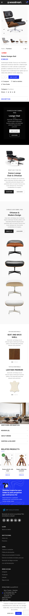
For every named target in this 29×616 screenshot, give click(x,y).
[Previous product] (24, 49)
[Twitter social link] (8, 92)
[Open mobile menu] (1, 2)
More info (10, 613)
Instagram (4, 572)
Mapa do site (5, 580)
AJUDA (4, 526)
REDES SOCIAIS (6, 569)
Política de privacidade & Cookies (11, 555)
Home (3, 48)
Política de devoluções (8, 552)
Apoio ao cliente (6, 529)
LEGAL (4, 546)
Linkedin (4, 577)
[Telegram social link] (15, 92)
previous (13, 163)
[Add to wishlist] (11, 455)
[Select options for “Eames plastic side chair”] (11, 458)
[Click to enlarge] (4, 33)
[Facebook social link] (6, 92)
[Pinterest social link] (11, 92)
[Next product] (27, 49)
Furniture (9, 48)
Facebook (4, 574)
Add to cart (13, 77)
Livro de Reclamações (8, 563)
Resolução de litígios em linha (10, 560)
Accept (18, 613)
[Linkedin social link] (13, 92)
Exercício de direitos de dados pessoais (13, 557)
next (16, 163)
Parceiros (4, 541)
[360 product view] (4, 29)
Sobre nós (5, 538)
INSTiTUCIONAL (6, 535)
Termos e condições (7, 549)
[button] (25, 458)
